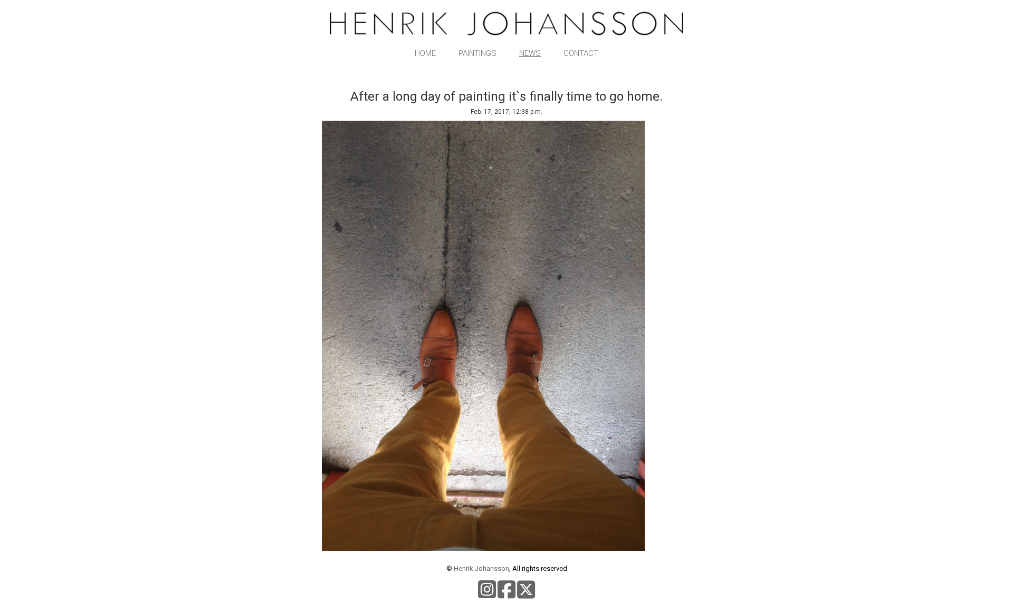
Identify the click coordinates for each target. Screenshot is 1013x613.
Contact (580, 53)
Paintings (477, 53)
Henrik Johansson (481, 568)
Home (425, 53)
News (530, 53)
